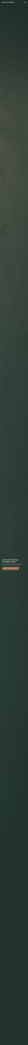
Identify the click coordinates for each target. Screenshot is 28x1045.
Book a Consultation (10, 568)
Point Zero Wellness (8, 2)
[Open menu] (25, 2)
